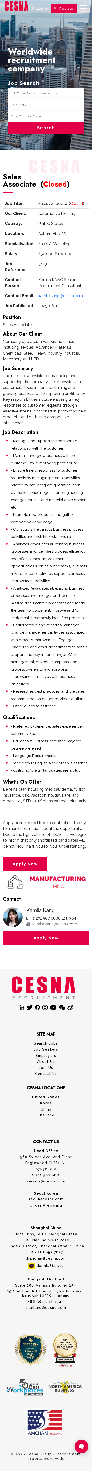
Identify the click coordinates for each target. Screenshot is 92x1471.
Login (42, 8)
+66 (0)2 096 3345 (46, 1302)
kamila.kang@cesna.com (60, 295)
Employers (46, 1056)
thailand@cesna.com (46, 1308)
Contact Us (46, 13)
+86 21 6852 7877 (46, 1252)
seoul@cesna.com (46, 1199)
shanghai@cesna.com (46, 1258)
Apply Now (25, 864)
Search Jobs (46, 1043)
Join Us (46, 1068)
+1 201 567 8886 (46, 1175)
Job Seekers (46, 1049)
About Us (46, 1062)
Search (46, 127)
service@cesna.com (46, 1181)
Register (66, 8)
